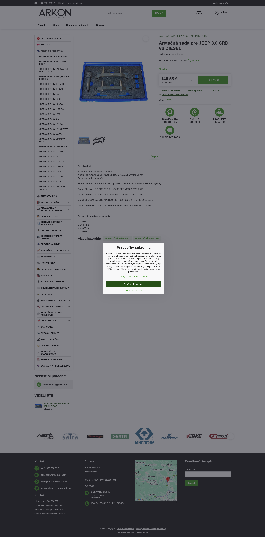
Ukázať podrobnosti (133, 290)
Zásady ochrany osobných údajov (133, 276)
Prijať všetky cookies (134, 284)
